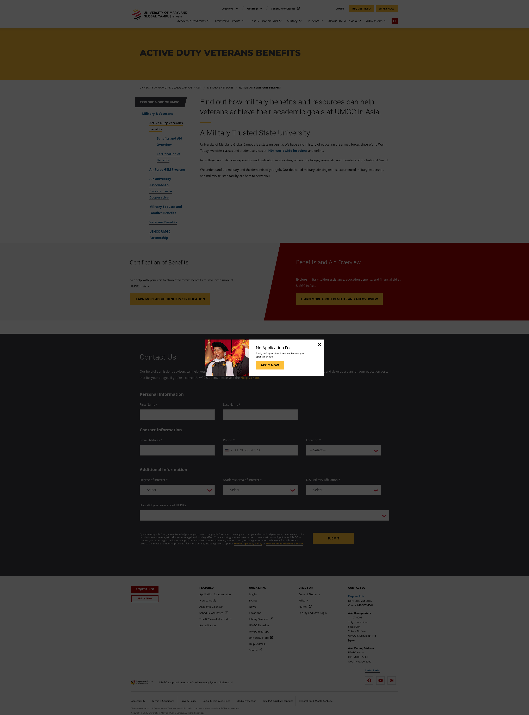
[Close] (319, 344)
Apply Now (270, 365)
